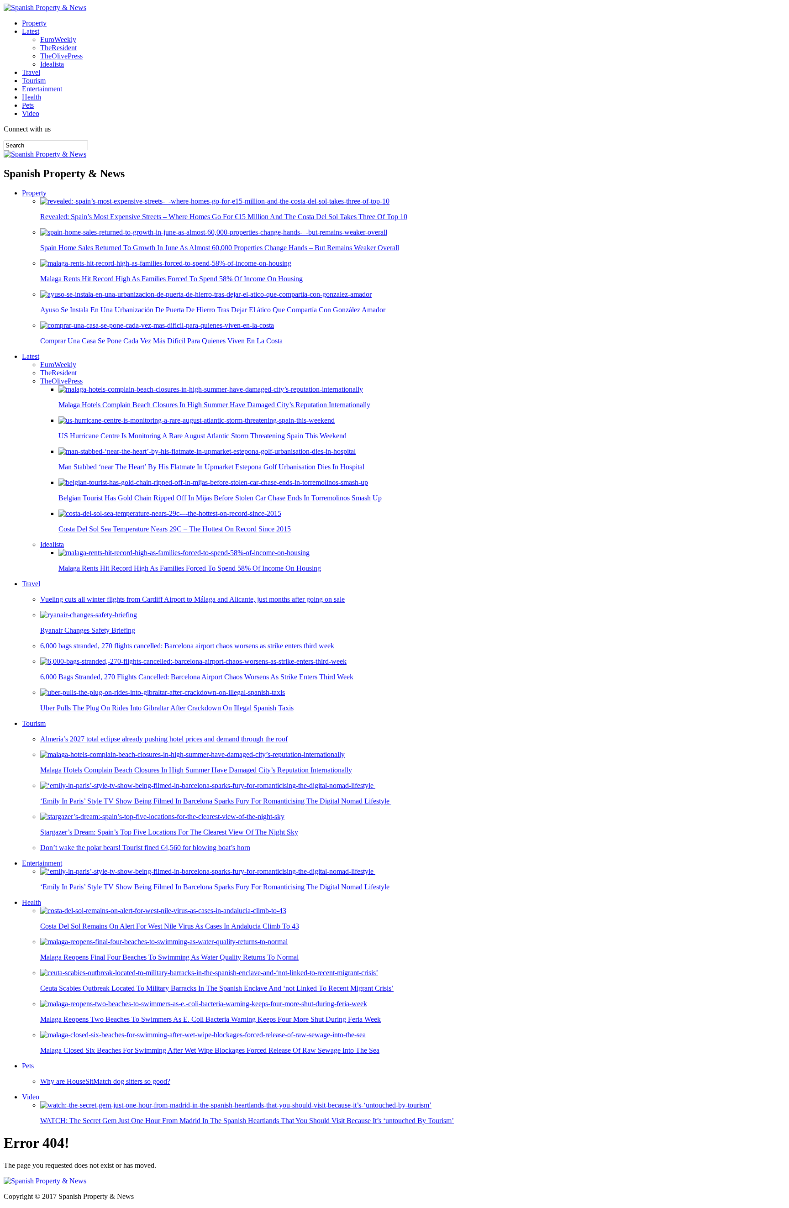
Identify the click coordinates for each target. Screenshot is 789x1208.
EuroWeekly (58, 39)
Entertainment (42, 89)
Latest (30, 31)
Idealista (52, 64)
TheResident (58, 48)
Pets (28, 105)
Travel (31, 72)
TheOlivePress (61, 56)
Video (30, 113)
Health (31, 97)
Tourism (34, 80)
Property (34, 23)
